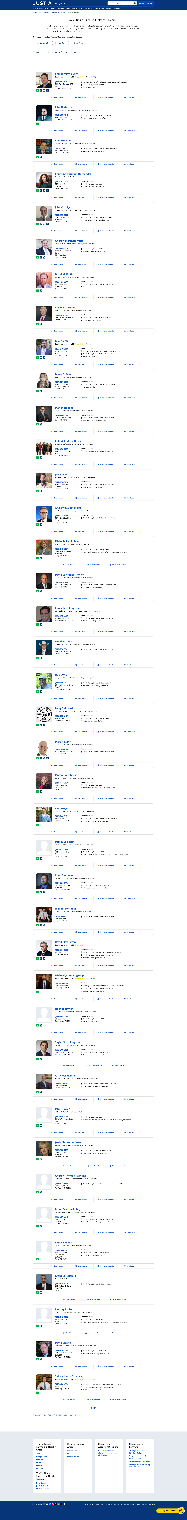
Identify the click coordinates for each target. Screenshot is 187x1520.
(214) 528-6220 (61, 1283)
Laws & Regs (88, 8)
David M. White (64, 274)
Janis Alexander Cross (68, 1142)
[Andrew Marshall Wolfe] (44, 247)
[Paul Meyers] (44, 814)
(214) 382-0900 (61, 582)
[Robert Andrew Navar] (44, 447)
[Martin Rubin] (44, 748)
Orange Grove (41, 1457)
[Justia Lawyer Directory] (42, 3)
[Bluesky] (58, 1504)
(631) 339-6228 (61, 215)
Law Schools (77, 8)
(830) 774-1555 (61, 950)
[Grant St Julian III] (44, 1282)
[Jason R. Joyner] (44, 1015)
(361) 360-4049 (61, 115)
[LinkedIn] (44, 1504)
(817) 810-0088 (61, 1350)
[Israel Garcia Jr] (44, 647)
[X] (61, 1504)
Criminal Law (72, 1451)
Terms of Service (123, 1504)
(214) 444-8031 (61, 782)
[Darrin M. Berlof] (44, 848)
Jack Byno (61, 674)
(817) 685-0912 (61, 682)
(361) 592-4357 (61, 81)
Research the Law (63, 8)
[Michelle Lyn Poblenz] (44, 547)
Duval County (41, 1483)
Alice (38, 1454)
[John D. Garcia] (44, 113)
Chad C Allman (64, 875)
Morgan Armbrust (66, 775)
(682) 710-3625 (61, 1050)
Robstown (40, 1459)
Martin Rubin (63, 741)
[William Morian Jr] (44, 914)
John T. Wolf (62, 1109)
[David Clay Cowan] (44, 948)
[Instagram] (53, 1504)
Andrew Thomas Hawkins (70, 1175)
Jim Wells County (42, 1486)
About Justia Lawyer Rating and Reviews (139, 1466)
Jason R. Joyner (64, 1008)
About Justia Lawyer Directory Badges (136, 1452)
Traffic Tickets (55, 12)
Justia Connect (89, 1504)
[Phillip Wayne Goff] (44, 80)
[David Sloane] (44, 1349)
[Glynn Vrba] (44, 347)
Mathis (38, 1462)
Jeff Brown (61, 474)
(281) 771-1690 (61, 515)
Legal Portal (100, 1504)
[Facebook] (50, 1504)
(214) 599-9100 (61, 749)
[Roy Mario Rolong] (44, 313)
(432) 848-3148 (61, 1116)
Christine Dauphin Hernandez (73, 174)
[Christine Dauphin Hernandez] (44, 180)
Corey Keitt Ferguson (68, 608)
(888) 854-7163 (61, 1016)
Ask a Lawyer (50, 8)
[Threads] (55, 1504)
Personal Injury (73, 1457)
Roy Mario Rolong (65, 307)
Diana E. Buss (63, 374)
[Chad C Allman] (44, 881)
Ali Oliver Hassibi (65, 1075)
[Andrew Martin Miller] (44, 514)
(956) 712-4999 (61, 148)
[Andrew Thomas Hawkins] (44, 1182)
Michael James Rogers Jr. (70, 975)
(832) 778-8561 (61, 649)
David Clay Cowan (66, 942)
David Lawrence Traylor (69, 574)
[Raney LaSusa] (44, 1248)
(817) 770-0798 (61, 482)
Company (108, 1504)
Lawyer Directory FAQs (138, 1456)
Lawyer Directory (44, 12)
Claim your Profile (135, 1459)
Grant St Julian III (65, 1275)
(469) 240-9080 (61, 348)
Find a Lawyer (38, 8)
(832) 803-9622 (61, 315)
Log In (141, 3)
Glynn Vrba (62, 341)
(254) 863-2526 (61, 248)
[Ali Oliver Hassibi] (44, 1081)
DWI (68, 1454)
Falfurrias (39, 1468)
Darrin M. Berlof (64, 841)
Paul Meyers (62, 808)
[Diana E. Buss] (44, 380)
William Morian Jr (65, 908)
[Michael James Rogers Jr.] (44, 981)
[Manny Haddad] (44, 414)
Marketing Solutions (113, 8)
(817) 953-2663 (61, 1083)
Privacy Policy (135, 1504)
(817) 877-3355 (61, 1183)
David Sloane (63, 1342)
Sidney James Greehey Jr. (70, 1376)
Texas (63, 12)
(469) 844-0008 (61, 415)
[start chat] (181, 1510)
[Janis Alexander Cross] (44, 1148)
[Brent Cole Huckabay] (44, 1215)
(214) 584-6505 (61, 1250)
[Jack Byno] (44, 681)
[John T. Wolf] (44, 1115)
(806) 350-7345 (61, 1216)
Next (93, 1408)
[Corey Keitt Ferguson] (44, 614)
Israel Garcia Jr (64, 641)
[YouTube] (47, 1504)
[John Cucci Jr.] (44, 213)
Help (114, 1504)
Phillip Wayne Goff (66, 73)
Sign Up (149, 3)
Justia (35, 12)
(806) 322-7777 (61, 1150)
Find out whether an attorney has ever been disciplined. (107, 1453)
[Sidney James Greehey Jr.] (44, 1382)
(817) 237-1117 (61, 883)
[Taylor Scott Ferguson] (44, 1048)
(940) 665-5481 (61, 716)
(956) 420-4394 (61, 983)
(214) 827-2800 (61, 849)
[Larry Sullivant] (44, 714)
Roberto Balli (63, 140)
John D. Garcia (63, 107)
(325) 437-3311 (61, 282)
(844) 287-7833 (61, 382)
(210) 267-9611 (61, 181)
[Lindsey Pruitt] (44, 1315)
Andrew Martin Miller (68, 507)
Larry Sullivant (64, 708)
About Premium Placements (139, 1462)
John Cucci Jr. (63, 207)
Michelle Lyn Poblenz (68, 541)
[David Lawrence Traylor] (44, 581)
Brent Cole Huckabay (68, 1209)
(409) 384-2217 (61, 916)
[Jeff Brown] (44, 480)
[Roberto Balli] (44, 146)
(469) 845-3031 (61, 549)
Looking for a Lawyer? (167, 1510)
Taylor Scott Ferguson (68, 1042)
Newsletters (99, 8)
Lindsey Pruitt (63, 1309)
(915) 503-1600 (61, 449)
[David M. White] (44, 280)
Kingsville (39, 1465)
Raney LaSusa (63, 1242)
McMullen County (42, 1489)
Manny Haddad (64, 407)
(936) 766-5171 (61, 816)
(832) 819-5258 (61, 615)
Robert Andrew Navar (68, 441)
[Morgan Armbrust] (44, 781)
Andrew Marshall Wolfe (69, 240)
